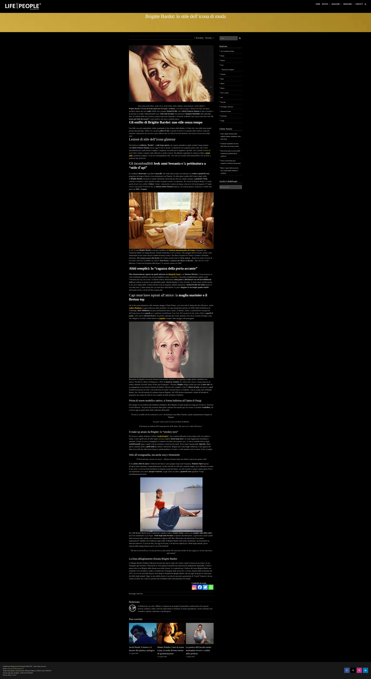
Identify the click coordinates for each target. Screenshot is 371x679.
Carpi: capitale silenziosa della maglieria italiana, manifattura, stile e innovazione (231, 136)
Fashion (223, 60)
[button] (365, 4)
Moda (222, 79)
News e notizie (225, 93)
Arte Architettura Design (227, 51)
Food (222, 65)
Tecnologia (224, 116)
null (222, 97)
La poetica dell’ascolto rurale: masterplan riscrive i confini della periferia (198, 650)
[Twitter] (205, 587)
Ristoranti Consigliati (228, 70)
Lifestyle (223, 74)
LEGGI (14, 675)
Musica (222, 88)
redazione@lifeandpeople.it (15, 668)
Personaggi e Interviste (136, 593)
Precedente (199, 38)
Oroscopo (223, 102)
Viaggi (222, 121)
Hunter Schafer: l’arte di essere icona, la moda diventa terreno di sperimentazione (170, 650)
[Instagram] (194, 587)
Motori (222, 83)
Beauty (222, 56)
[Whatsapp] (210, 587)
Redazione (134, 601)
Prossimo (208, 38)
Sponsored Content (226, 111)
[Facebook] (199, 587)
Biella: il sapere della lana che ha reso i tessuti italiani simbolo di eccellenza (230, 170)
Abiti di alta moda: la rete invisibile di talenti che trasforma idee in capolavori (230, 153)
